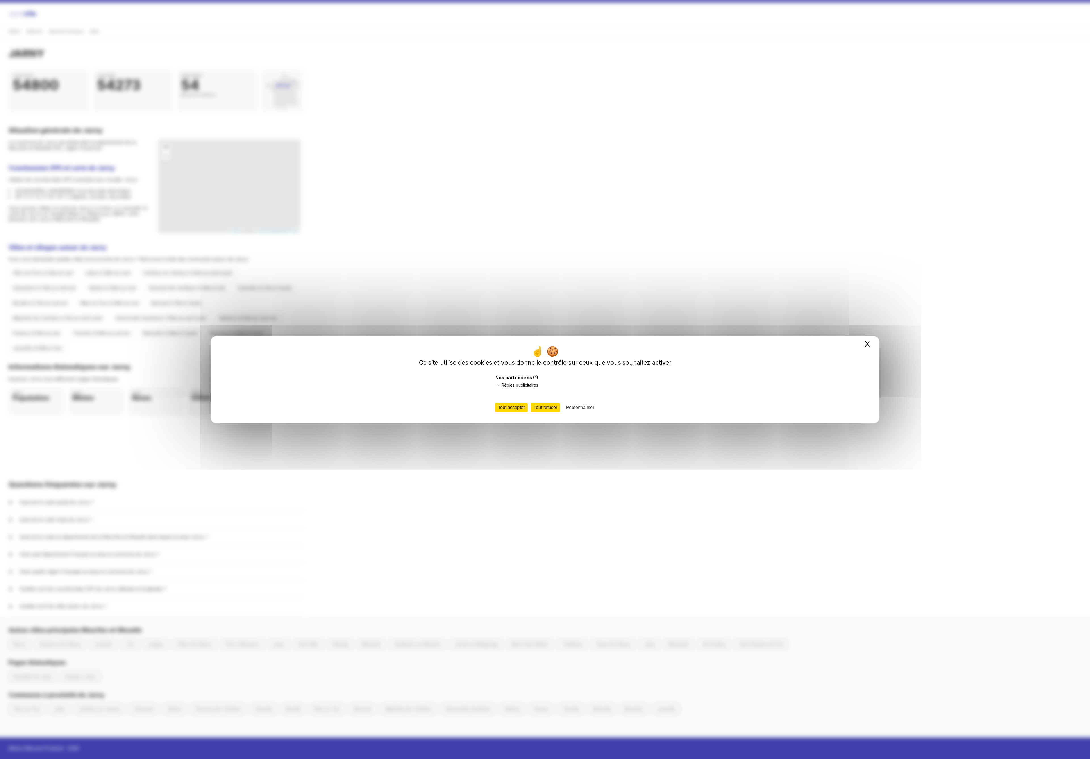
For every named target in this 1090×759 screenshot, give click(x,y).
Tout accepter (511, 407)
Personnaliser (580, 407)
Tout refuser (545, 407)
